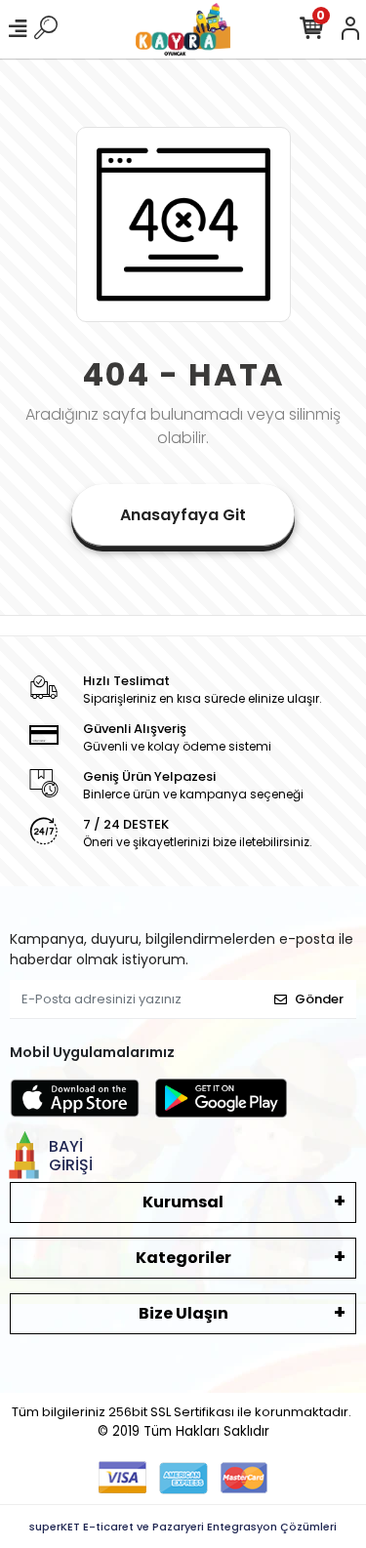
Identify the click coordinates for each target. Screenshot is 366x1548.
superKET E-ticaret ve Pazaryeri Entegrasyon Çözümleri (183, 1526)
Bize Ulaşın (183, 1313)
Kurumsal (183, 1202)
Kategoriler (183, 1257)
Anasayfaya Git (183, 515)
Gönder (319, 999)
